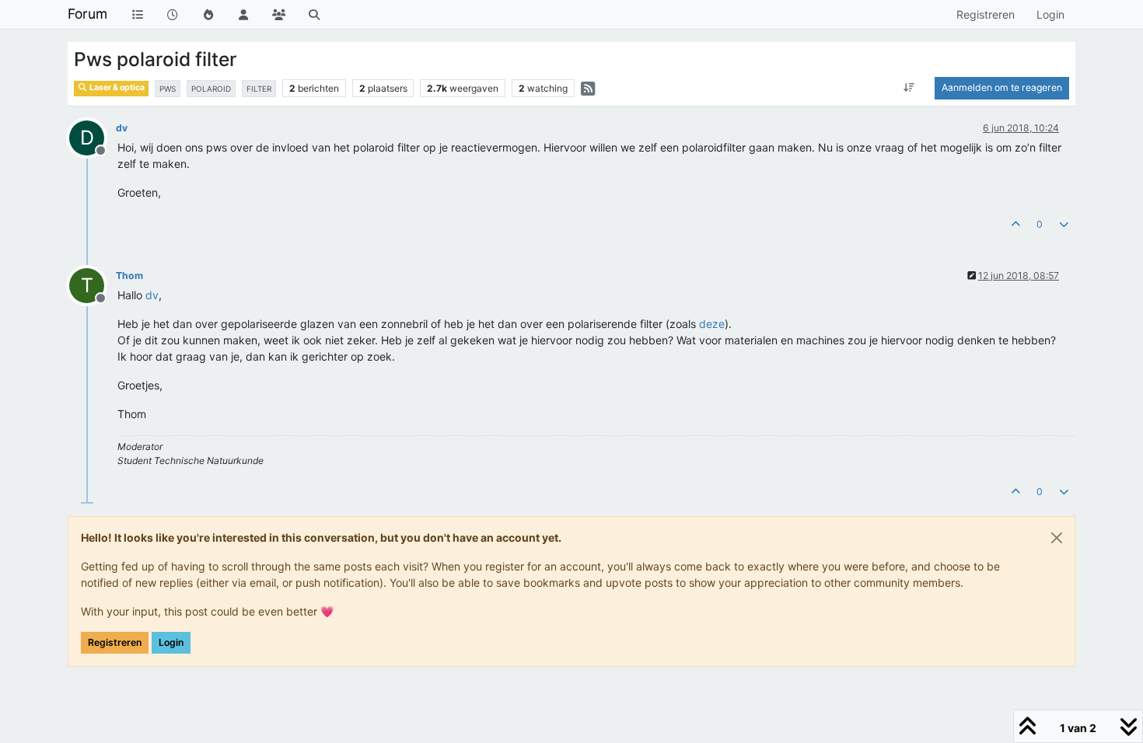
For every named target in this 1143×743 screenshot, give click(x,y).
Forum (87, 13)
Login (171, 642)
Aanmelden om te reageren (1002, 87)
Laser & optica (116, 87)
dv (122, 128)
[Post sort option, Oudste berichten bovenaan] (909, 88)
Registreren (115, 642)
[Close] (1057, 538)
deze (712, 323)
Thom (129, 275)
